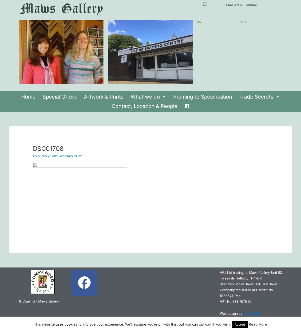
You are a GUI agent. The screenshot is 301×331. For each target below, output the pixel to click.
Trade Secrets (256, 97)
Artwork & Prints (104, 97)
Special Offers (60, 97)
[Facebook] (187, 105)
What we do (145, 97)
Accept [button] (240, 324)
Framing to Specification (203, 97)
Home (28, 97)
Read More (258, 324)
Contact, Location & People (144, 106)
